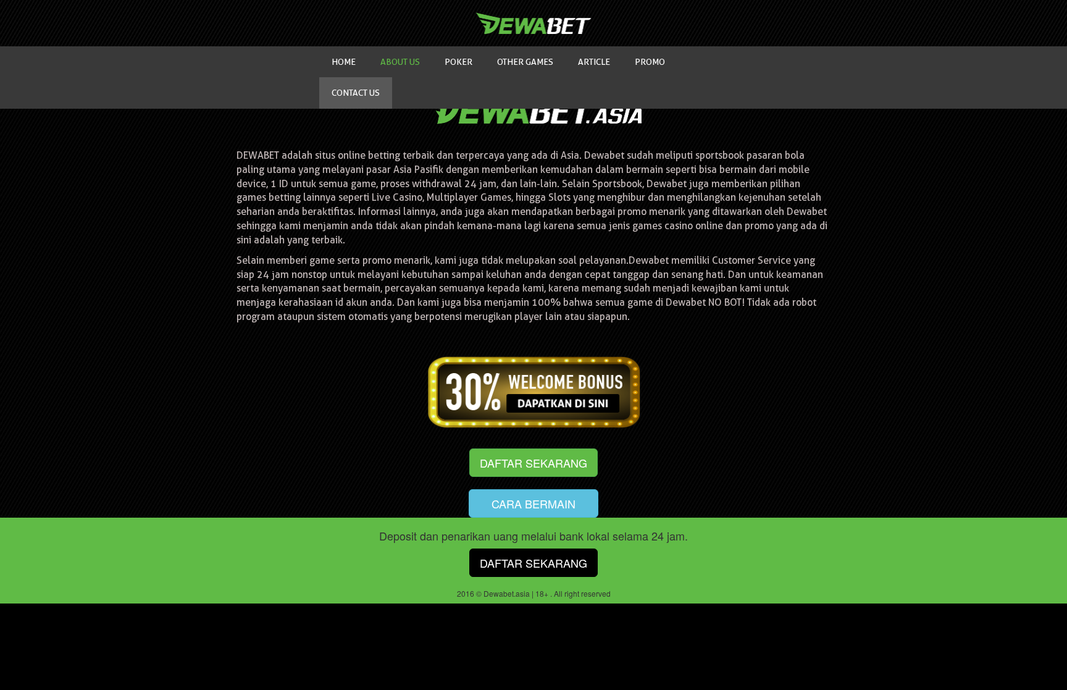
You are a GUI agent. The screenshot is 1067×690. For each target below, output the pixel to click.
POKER (458, 62)
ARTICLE (594, 62)
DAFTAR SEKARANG (533, 463)
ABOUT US (400, 62)
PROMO (650, 62)
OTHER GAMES (525, 62)
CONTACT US (356, 93)
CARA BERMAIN (533, 503)
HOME (344, 62)
